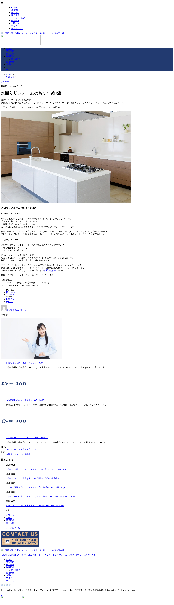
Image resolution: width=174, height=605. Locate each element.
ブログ (14, 26)
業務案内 (15, 10)
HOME (14, 7)
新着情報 (10, 520)
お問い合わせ (17, 23)
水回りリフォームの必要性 (18, 454)
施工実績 (15, 12)
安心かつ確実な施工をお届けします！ (23, 449)
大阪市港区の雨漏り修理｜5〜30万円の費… (26, 400)
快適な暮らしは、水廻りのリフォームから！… (27, 363)
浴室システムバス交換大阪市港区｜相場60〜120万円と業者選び (35, 505)
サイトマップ (17, 29)
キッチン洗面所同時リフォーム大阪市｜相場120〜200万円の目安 (35, 487)
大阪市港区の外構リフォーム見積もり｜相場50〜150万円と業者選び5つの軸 (40, 496)
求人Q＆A (20, 18)
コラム (9, 518)
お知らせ (22, 310)
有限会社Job (12, 310)
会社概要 (15, 20)
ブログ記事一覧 (13, 528)
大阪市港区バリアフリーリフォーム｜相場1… (27, 438)
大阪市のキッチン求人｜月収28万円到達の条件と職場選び (32, 478)
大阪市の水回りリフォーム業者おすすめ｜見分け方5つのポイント (36, 469)
